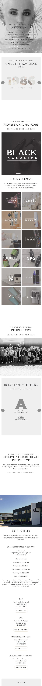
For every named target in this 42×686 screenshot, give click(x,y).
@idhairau (21, 420)
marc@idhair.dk (21, 606)
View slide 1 (6, 173)
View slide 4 (24, 173)
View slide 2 (12, 173)
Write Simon (21, 669)
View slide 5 (29, 173)
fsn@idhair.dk (21, 625)
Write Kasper (21, 650)
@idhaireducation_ (21, 421)
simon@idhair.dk (21, 663)
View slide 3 (18, 173)
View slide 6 (35, 173)
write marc (21, 612)
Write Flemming (21, 631)
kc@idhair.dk (21, 644)
